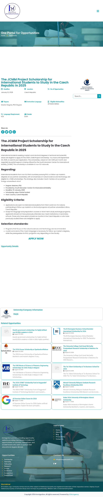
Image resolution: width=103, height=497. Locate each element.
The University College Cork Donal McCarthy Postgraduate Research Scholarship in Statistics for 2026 (80, 348)
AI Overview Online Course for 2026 (25, 399)
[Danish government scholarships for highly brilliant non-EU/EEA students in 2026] (6, 331)
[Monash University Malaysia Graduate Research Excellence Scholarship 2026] (57, 385)
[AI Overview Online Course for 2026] (6, 400)
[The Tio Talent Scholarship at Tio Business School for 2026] (57, 368)
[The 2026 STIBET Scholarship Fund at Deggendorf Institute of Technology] (6, 385)
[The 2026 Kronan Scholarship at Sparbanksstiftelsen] (6, 349)
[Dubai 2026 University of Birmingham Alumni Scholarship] (57, 400)
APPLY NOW (36, 238)
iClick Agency (74, 494)
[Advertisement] (51, 62)
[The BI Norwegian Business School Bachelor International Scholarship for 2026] (57, 331)
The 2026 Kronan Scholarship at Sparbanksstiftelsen (30, 349)
